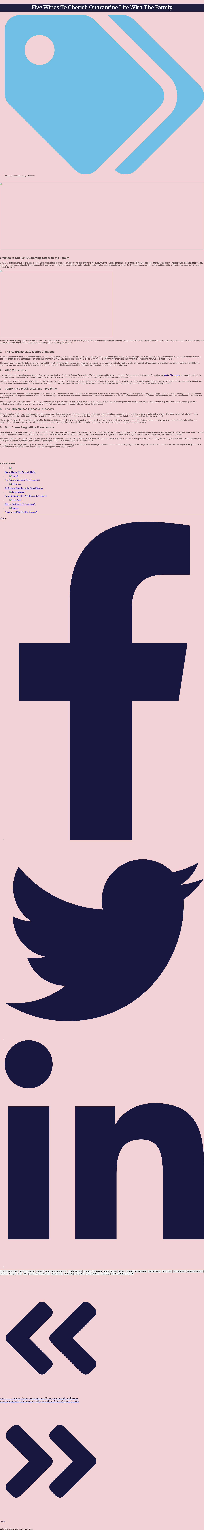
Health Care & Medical (195, 1271)
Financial (130, 1271)
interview (4, 1274)
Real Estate (69, 1274)
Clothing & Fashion (75, 1271)
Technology (105, 1274)
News (19, 1274)
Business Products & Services (55, 1271)
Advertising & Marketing (9, 1271)
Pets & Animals (57, 1274)
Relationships (79, 1274)
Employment (97, 1271)
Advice (8, 176)
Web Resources (123, 1274)
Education (87, 1271)
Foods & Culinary (18, 176)
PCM (25, 1274)
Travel (113, 1274)
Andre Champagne (172, 375)
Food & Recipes (140, 1271)
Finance (121, 1271)
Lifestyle (12, 1274)
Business (39, 1271)
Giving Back (167, 1271)
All (132, 1274)
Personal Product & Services (39, 1274)
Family (106, 1271)
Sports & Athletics (93, 1274)
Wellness (31, 176)
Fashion (114, 1271)
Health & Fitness (179, 1271)
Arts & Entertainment (27, 1271)
